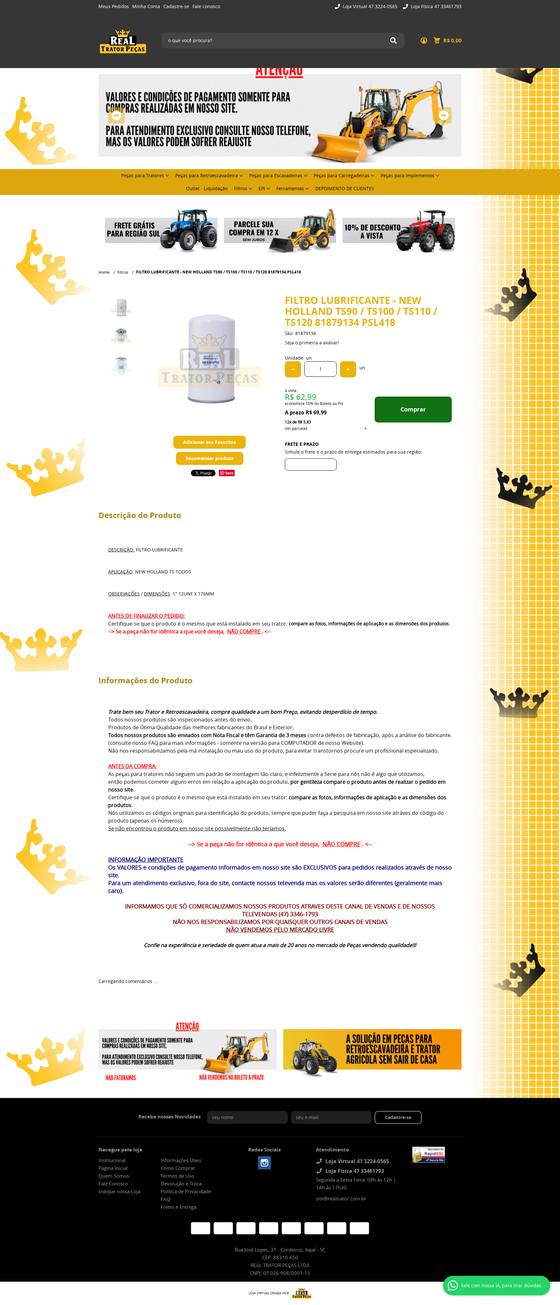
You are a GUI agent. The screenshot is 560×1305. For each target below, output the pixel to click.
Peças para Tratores (142, 175)
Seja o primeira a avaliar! (312, 343)
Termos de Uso (177, 1175)
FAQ (165, 1199)
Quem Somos (114, 1175)
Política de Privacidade (186, 1191)
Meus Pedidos (114, 6)
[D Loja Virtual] (300, 1293)
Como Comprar (178, 1168)
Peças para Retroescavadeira (206, 175)
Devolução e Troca (181, 1183)
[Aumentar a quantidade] (348, 369)
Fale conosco (206, 6)
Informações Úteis (181, 1160)
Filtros (240, 188)
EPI (262, 188)
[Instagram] (264, 1162)
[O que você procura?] (393, 40)
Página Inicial (113, 1168)
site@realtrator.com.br (341, 1198)
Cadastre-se (176, 6)
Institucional (112, 1160)
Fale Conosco (113, 1183)
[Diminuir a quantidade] (293, 369)
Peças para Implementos (407, 175)
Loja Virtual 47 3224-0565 (369, 6)
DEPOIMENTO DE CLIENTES (344, 188)
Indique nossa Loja (119, 1191)
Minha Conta (146, 6)
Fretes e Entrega (178, 1207)
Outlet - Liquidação (207, 188)
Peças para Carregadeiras (341, 175)
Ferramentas (290, 188)
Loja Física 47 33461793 (435, 6)
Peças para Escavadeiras (275, 175)
